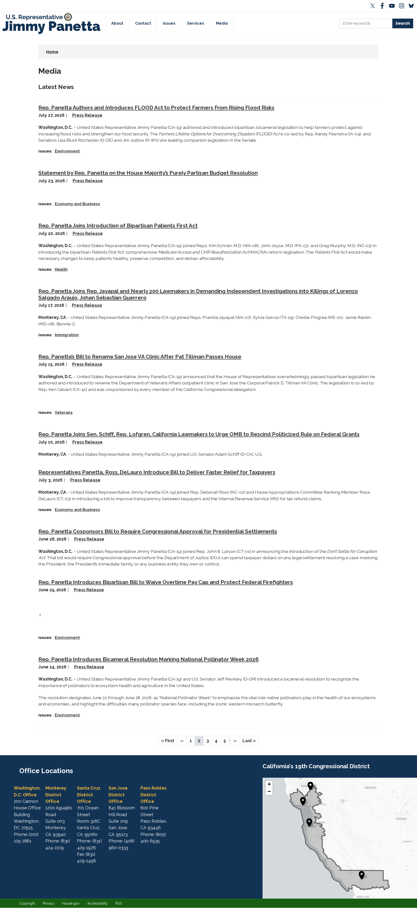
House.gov (71, 903)
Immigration (67, 335)
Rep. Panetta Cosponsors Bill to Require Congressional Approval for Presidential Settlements (157, 531)
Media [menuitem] (222, 23)
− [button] (269, 791)
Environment (67, 151)
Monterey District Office (55, 794)
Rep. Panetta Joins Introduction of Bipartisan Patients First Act (118, 225)
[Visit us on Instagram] (402, 6)
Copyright (27, 903)
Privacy (49, 903)
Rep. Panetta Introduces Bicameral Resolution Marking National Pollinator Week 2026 (148, 659)
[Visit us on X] (373, 6)
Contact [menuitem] (143, 23)
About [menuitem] (117, 23)
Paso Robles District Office (153, 794)
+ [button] (269, 784)
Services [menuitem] (195, 23)
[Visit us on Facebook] (383, 6)
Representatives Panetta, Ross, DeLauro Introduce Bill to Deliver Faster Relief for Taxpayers (156, 472)
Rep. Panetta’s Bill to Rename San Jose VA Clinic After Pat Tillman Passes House (139, 356)
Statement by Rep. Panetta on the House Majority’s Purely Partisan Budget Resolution (148, 173)
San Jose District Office (118, 794)
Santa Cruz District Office (88, 794)
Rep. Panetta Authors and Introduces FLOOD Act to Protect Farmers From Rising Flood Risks (156, 107)
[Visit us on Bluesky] (412, 6)
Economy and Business (77, 204)
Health (61, 269)
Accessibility (97, 903)
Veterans (64, 412)
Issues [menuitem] (169, 23)
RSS (118, 903)
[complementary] (340, 838)
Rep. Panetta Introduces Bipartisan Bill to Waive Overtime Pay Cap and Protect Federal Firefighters (165, 582)
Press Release (87, 115)
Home (52, 52)
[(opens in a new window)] (40, 614)
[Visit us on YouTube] (393, 6)
